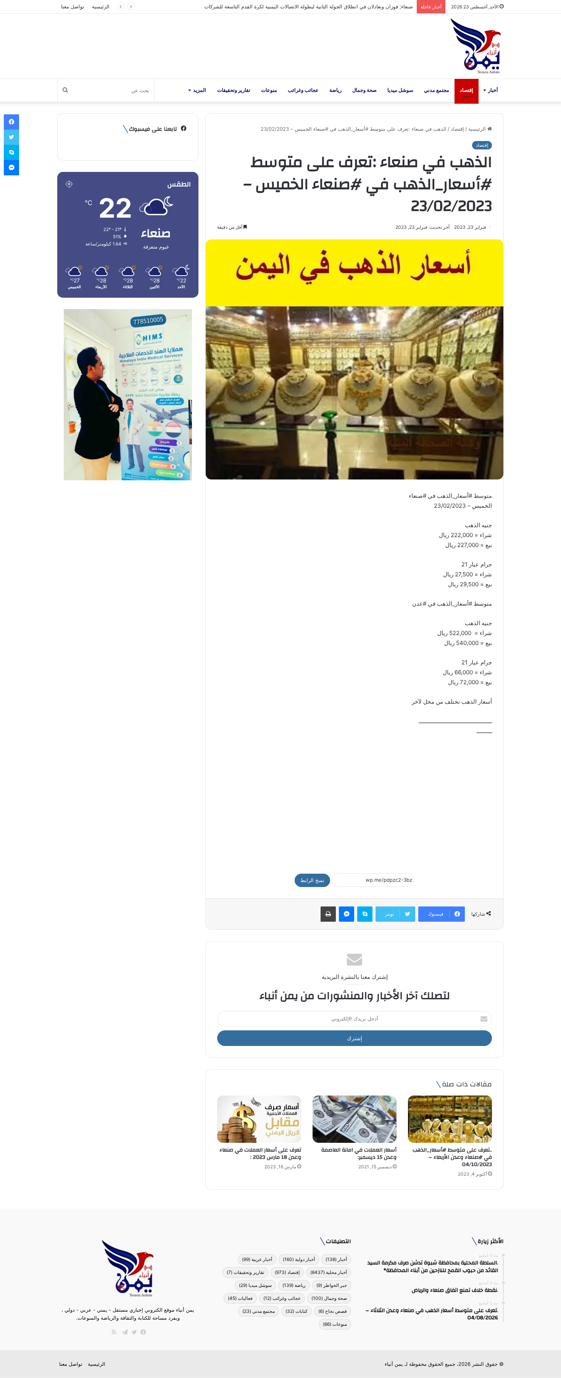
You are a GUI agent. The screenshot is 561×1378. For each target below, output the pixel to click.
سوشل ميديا (400, 90)
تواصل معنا (72, 6)
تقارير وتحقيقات (233, 90)
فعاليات (240, 1298)
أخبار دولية (299, 1259)
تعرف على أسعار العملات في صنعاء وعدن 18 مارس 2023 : (260, 1153)
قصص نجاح (332, 1311)
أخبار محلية (328, 1272)
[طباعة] (328, 914)
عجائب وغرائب (303, 90)
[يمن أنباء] (476, 46)
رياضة (335, 90)
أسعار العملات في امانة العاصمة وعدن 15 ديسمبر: (359, 1153)
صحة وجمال (364, 90)
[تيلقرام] (123, 1332)
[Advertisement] (354, 801)
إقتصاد (466, 90)
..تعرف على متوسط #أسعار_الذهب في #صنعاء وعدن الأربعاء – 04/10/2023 (452, 1157)
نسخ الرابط (312, 880)
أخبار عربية (257, 1259)
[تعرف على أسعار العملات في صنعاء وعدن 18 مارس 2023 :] (259, 1119)
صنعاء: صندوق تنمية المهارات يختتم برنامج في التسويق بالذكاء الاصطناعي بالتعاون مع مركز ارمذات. (308, 6)
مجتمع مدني (436, 90)
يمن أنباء (394, 1364)
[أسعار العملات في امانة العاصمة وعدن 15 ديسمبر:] (355, 1119)
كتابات (296, 1311)
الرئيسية (101, 6)
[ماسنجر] (346, 914)
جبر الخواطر (331, 1285)
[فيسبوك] (141, 1332)
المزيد (199, 90)
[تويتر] (132, 1332)
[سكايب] (364, 914)
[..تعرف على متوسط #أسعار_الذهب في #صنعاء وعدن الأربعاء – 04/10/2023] (450, 1119)
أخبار (493, 90)
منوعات (269, 90)
